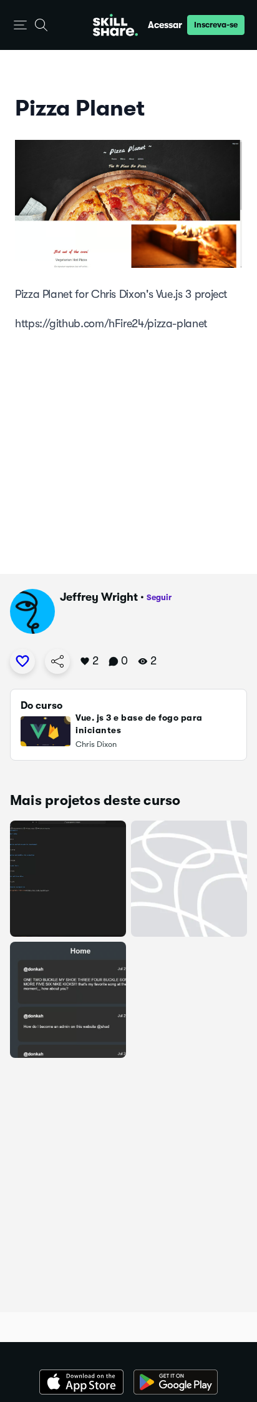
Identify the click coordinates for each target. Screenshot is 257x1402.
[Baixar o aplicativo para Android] (175, 1382)
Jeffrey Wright (99, 597)
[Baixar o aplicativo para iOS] (81, 1382)
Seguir (159, 597)
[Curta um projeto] (22, 661)
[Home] (115, 25)
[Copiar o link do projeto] (57, 661)
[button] (20, 25)
